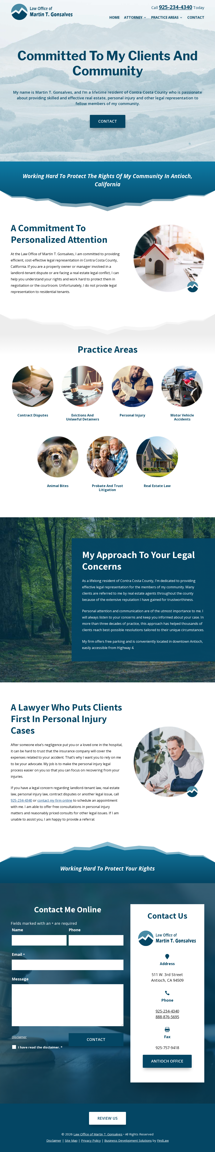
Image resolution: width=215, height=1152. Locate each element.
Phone (75, 929)
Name (17, 929)
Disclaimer (19, 1037)
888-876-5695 (167, 1016)
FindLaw (163, 1140)
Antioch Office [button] (167, 1061)
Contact (195, 18)
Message (20, 978)
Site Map (71, 1140)
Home (114, 18)
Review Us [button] (107, 1118)
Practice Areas (164, 18)
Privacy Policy (91, 1140)
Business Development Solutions (128, 1140)
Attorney (133, 18)
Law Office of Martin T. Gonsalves (97, 1134)
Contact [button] (107, 121)
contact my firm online (54, 800)
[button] (210, 1121)
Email (18, 954)
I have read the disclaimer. (40, 1047)
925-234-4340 (175, 7)
